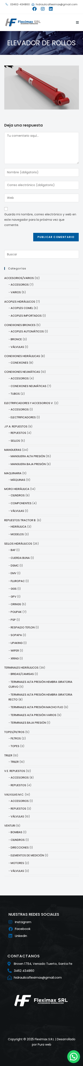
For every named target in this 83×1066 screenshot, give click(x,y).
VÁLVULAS (17, 347)
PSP (13, 620)
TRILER (8, 755)
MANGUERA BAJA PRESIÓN (28, 464)
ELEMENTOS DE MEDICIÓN (27, 855)
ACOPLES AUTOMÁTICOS (27, 331)
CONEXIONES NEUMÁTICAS (22, 372)
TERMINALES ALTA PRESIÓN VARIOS (33, 715)
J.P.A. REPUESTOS (15, 426)
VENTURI (9, 826)
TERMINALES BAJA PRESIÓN (28, 723)
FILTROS (16, 738)
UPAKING (17, 643)
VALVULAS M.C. (14, 795)
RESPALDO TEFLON (23, 627)
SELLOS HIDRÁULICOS (18, 544)
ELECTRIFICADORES (23, 417)
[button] (73, 1056)
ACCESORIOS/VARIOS (19, 278)
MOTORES (17, 863)
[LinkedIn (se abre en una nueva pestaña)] (50, 9)
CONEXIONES (19, 363)
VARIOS (16, 292)
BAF (13, 550)
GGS (14, 589)
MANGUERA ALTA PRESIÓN (28, 456)
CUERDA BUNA (20, 558)
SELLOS (15, 441)
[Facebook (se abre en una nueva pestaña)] (34, 9)
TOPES (15, 746)
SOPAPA (16, 635)
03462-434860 (20, 4)
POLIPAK (16, 612)
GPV (13, 597)
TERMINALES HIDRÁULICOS (21, 668)
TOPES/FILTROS (14, 732)
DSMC (15, 566)
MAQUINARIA (12, 473)
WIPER (15, 651)
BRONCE (16, 339)
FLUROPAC (18, 581)
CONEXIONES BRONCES (20, 325)
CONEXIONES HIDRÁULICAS (22, 356)
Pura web (44, 1044)
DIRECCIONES (20, 847)
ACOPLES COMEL (22, 308)
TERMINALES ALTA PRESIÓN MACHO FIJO (37, 707)
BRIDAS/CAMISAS (22, 674)
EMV (13, 573)
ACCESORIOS (20, 285)
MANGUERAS (12, 450)
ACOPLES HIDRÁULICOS (19, 302)
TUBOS (15, 394)
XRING (15, 658)
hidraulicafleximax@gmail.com (56, 4)
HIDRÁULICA (18, 527)
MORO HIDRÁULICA (16, 489)
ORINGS (16, 604)
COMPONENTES (21, 503)
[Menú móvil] (76, 22)
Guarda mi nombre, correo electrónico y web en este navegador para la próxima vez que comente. (40, 219)
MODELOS (17, 534)
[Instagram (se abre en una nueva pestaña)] (43, 9)
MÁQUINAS (18, 480)
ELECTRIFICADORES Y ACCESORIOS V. (28, 403)
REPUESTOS (18, 433)
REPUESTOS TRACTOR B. (20, 520)
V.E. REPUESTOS (14, 771)
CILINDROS (18, 495)
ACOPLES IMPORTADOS (26, 316)
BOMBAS (16, 832)
